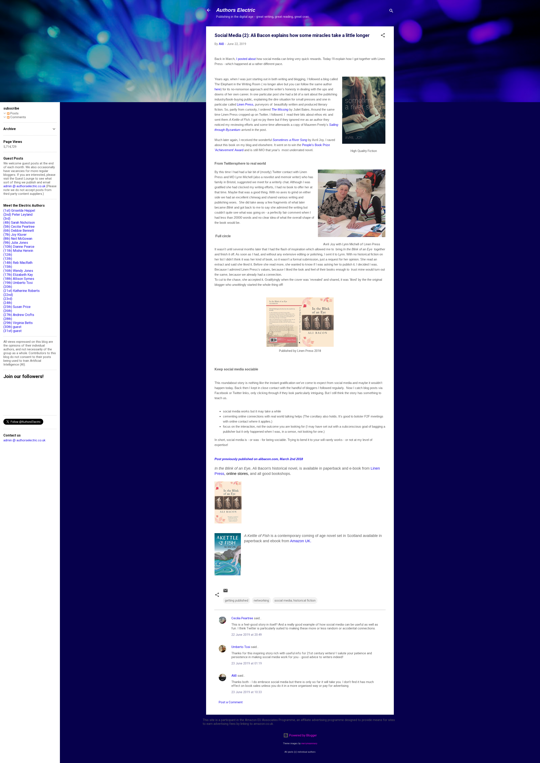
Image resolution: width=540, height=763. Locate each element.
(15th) (7, 267)
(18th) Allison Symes (18, 279)
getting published (236, 600)
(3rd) (6, 219)
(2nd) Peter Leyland (17, 215)
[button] (382, 36)
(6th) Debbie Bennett (18, 231)
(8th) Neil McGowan (17, 239)
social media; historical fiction (295, 600)
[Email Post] (225, 592)
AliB (234, 676)
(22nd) (8, 295)
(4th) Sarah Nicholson (19, 223)
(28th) (7, 319)
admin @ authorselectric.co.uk (24, 186)
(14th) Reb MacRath (17, 263)
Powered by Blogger (302, 735)
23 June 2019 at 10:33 (246, 692)
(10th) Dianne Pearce (18, 247)
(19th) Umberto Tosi (18, 283)
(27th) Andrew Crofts (18, 315)
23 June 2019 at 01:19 (246, 663)
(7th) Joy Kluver (15, 235)
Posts (14, 113)
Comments (17, 117)
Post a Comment (231, 702)
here (218, 89)
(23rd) (7, 299)
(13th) (7, 259)
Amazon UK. (301, 541)
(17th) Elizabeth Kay (18, 275)
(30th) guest (12, 327)
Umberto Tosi (240, 647)
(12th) (7, 255)
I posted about (246, 59)
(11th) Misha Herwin (18, 251)
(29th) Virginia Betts (18, 323)
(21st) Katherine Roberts (21, 291)
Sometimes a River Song (290, 140)
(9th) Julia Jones (15, 243)
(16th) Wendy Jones (18, 271)
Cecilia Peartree (242, 618)
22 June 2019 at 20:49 (246, 635)
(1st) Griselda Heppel (19, 211)
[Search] (391, 11)
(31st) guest (12, 331)
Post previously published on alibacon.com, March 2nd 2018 (259, 459)
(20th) (7, 287)
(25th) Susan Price (17, 307)
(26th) (7, 311)
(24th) (7, 303)
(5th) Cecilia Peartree (19, 227)
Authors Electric (235, 10)
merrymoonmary (309, 743)
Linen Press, (245, 104)
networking (261, 600)
